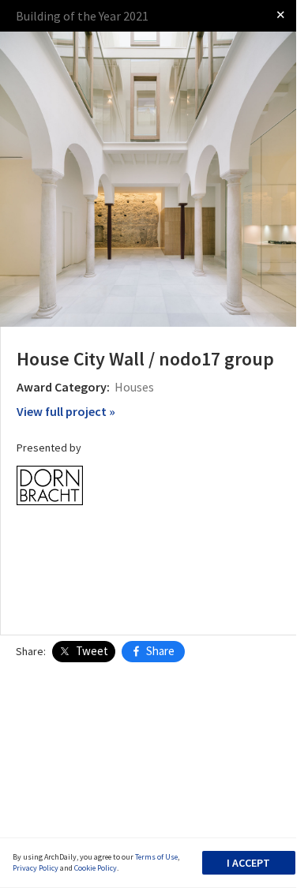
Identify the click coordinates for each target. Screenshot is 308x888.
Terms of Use (156, 857)
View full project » (66, 411)
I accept (248, 863)
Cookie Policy (95, 868)
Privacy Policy (35, 868)
